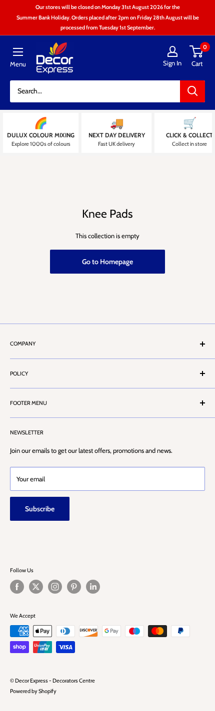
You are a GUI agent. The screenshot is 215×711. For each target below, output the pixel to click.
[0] (196, 51)
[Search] (192, 91)
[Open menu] (18, 52)
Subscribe (39, 508)
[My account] (172, 51)
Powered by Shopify (33, 691)
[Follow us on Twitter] (36, 587)
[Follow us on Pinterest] (74, 587)
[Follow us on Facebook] (17, 587)
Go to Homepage (107, 261)
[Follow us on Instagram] (55, 587)
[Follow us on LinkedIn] (93, 587)
